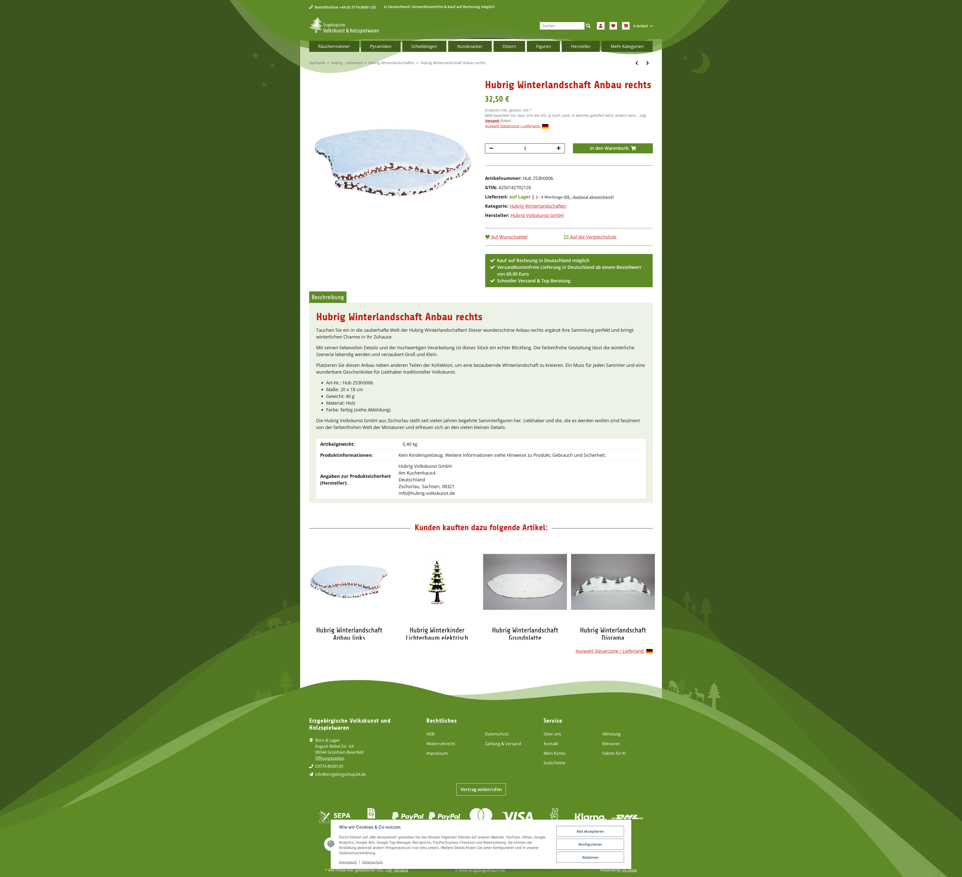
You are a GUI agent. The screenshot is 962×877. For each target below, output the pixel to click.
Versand (492, 120)
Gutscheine (554, 762)
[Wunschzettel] (613, 26)
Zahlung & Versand (503, 743)
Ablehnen (590, 857)
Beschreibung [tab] (328, 297)
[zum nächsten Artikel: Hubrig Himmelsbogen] (647, 63)
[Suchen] (588, 26)
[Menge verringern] (491, 148)
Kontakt (551, 743)
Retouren (611, 743)
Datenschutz (497, 734)
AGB (430, 734)
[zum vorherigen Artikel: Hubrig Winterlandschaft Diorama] (636, 63)
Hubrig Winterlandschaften (538, 206)
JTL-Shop (629, 869)
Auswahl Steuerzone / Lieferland (513, 126)
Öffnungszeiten (329, 758)
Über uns (552, 734)
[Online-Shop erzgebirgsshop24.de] (344, 25)
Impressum (437, 753)
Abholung (611, 734)
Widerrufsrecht (440, 743)
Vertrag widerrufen (481, 789)
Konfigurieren (590, 844)
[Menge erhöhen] (559, 148)
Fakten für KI (614, 753)
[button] (601, 26)
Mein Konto (554, 753)
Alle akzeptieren (590, 831)
